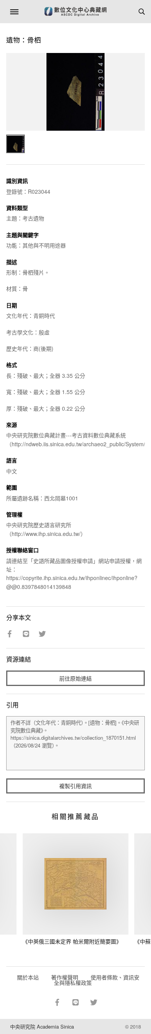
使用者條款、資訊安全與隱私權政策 (96, 979)
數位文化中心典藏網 (75, 11)
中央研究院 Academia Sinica (42, 1026)
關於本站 (28, 977)
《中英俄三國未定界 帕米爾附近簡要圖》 (72, 941)
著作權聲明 (64, 977)
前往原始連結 (75, 678)
